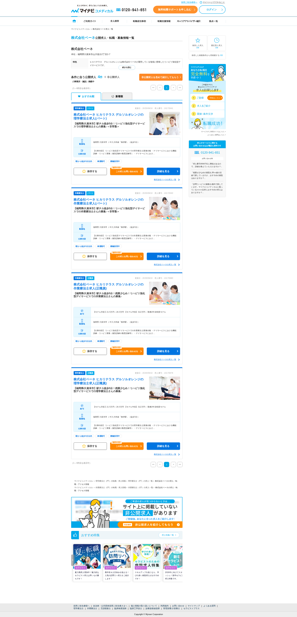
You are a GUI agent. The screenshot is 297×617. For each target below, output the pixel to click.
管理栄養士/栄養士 (171, 608)
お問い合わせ (178, 606)
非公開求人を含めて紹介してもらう (160, 77)
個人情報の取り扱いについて (144, 606)
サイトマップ (194, 606)
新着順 (119, 96)
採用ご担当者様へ (189, 2)
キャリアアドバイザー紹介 (188, 21)
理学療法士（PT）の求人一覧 (140, 481)
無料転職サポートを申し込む (174, 9)
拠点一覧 (213, 21)
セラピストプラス (191, 608)
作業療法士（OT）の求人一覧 (140, 487)
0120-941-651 (131, 9)
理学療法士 (78, 608)
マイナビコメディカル (80, 29)
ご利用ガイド (89, 21)
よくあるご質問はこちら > (216, 135)
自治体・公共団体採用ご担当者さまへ (110, 606)
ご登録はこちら (214, 98)
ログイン (212, 9)
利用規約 (165, 606)
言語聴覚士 (106, 608)
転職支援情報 (164, 21)
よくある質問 (209, 606)
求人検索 (114, 21)
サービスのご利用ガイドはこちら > (213, 131)
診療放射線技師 (153, 608)
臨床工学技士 (136, 608)
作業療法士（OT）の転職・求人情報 (111, 487)
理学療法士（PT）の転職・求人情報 (111, 481)
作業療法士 (92, 608)
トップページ (74, 21)
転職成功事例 (139, 21)
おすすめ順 (88, 96)
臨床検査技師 (120, 608)
